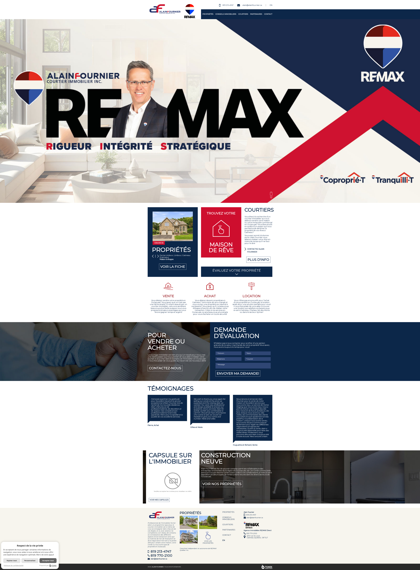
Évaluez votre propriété (237, 270)
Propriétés (207, 14)
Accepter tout (48, 560)
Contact (268, 14)
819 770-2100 (161, 555)
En (271, 5)
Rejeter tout (12, 560)
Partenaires (256, 14)
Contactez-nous (165, 368)
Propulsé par (44, 565)
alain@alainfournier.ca (252, 5)
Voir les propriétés (208, 542)
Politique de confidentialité (13, 565)
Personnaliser (30, 560)
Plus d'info (258, 260)
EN (223, 540)
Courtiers (243, 14)
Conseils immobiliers (225, 14)
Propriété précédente (153, 256)
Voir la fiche (172, 267)
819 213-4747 (228, 5)
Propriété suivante (157, 256)
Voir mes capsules (159, 500)
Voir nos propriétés (222, 484)
